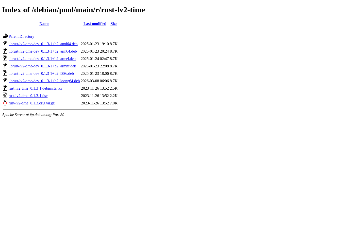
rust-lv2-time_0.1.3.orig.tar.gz (32, 103)
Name (44, 23)
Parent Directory (21, 36)
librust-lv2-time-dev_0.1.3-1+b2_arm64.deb (43, 51)
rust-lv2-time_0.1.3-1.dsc (28, 96)
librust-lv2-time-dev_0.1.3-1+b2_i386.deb (41, 73)
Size (114, 23)
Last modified (94, 23)
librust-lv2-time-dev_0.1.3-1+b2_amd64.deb (43, 44)
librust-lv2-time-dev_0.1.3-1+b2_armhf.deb (42, 66)
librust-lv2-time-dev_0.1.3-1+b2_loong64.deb (44, 81)
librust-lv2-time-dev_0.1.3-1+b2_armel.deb (42, 59)
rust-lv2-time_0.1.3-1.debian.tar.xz (35, 88)
